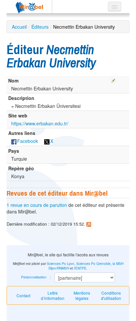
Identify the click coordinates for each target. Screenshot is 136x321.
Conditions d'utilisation (111, 295)
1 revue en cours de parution (37, 205)
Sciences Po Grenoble (93, 263)
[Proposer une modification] (113, 79)
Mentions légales (82, 295)
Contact (23, 295)
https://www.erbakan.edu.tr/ (39, 123)
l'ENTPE (80, 268)
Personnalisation (34, 277)
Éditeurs (40, 26)
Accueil (19, 26)
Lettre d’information (52, 295)
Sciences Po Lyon (60, 263)
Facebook (27, 141)
